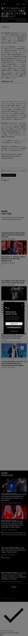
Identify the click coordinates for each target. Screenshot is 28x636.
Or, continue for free (14, 331)
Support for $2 (14, 323)
